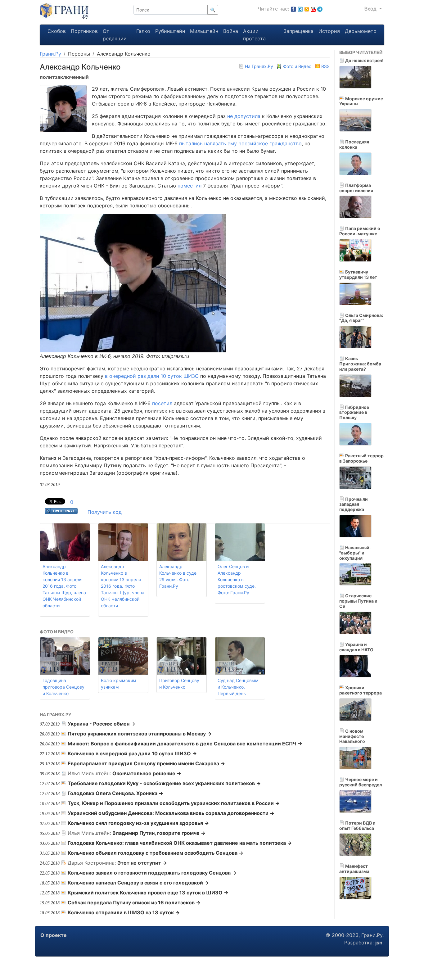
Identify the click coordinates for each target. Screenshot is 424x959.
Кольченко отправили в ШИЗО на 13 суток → (124, 912)
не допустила (243, 116)
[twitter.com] (300, 9)
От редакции (115, 35)
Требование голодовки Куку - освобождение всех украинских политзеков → (164, 783)
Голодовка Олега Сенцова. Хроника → (115, 793)
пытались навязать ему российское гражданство (240, 143)
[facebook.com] (293, 9)
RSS (325, 66)
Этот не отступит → (142, 863)
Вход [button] (371, 9)
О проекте (53, 935)
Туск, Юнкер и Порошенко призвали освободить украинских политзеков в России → (174, 803)
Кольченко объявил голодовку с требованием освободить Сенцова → (155, 853)
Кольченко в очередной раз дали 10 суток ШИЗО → (132, 753)
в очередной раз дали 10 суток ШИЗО (152, 376)
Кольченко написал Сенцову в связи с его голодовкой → (138, 883)
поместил (189, 186)
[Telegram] (320, 9)
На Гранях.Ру (259, 66)
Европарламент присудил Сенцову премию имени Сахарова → (146, 763)
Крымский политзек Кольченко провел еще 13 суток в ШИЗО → (148, 892)
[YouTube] (313, 9)
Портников (84, 31)
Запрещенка (298, 31)
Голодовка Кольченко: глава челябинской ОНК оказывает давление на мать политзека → (180, 843)
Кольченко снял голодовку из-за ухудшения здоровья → (138, 823)
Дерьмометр (361, 31)
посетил (162, 403)
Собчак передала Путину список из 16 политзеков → (134, 902)
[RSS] (306, 9)
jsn (378, 942)
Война (230, 31)
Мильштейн (204, 31)
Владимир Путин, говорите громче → (158, 833)
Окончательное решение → (146, 773)
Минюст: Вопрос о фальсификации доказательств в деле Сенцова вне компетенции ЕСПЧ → (185, 743)
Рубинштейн (170, 31)
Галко (143, 31)
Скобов (56, 31)
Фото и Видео (297, 66)
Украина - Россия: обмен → (101, 724)
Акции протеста (254, 35)
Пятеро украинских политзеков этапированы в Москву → (140, 734)
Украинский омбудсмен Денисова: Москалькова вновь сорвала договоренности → (171, 813)
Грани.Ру (50, 54)
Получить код (105, 512)
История (329, 31)
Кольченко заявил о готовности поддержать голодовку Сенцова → (152, 873)
